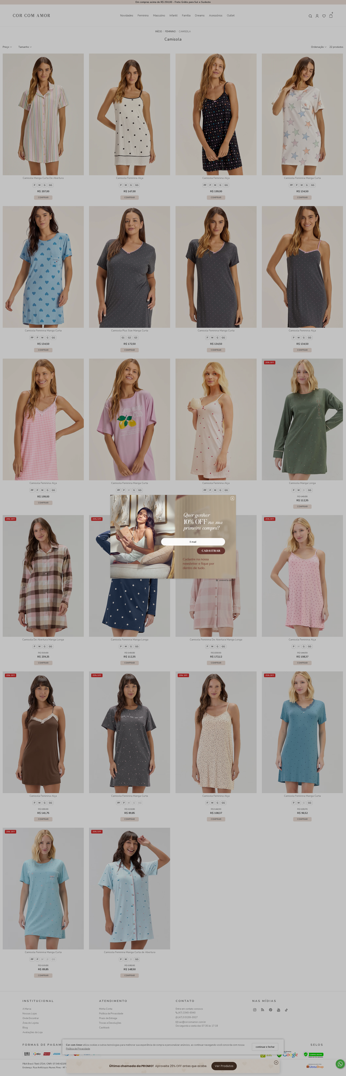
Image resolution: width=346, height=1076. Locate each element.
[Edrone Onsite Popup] (173, 538)
